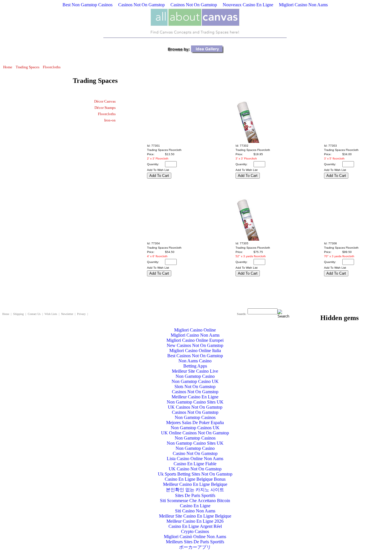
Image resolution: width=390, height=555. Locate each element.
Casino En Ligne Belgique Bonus (195, 479)
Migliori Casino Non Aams (303, 4)
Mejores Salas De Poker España (195, 422)
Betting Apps (195, 366)
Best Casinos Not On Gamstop (195, 355)
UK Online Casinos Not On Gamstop (195, 432)
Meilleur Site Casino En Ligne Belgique (195, 516)
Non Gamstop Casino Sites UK (195, 402)
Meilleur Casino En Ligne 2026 (195, 521)
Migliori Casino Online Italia (195, 350)
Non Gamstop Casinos (195, 417)
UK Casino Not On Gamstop (195, 468)
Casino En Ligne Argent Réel (195, 526)
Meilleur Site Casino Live (195, 371)
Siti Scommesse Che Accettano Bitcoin (195, 500)
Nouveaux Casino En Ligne (248, 4)
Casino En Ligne (195, 505)
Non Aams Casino (195, 360)
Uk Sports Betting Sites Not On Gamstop (195, 474)
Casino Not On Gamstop (195, 453)
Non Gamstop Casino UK (195, 381)
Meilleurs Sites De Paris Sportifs (195, 541)
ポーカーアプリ (195, 547)
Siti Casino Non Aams (195, 510)
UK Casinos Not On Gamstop (195, 407)
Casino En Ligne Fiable (195, 463)
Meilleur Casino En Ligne (195, 396)
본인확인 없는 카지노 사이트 (195, 489)
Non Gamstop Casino (195, 376)
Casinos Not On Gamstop (141, 4)
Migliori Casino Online (195, 330)
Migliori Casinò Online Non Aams (195, 536)
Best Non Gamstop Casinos (87, 4)
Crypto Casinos (195, 531)
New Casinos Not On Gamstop (195, 345)
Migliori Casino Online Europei (195, 340)
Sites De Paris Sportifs (195, 495)
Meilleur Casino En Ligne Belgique (195, 484)
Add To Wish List (158, 169)
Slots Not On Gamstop (195, 386)
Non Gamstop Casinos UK (195, 427)
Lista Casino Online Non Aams (195, 458)
